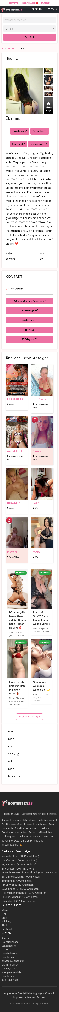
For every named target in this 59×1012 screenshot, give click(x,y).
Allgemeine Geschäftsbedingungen (24, 993)
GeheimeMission (11, 876)
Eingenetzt (8, 868)
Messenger (29, 310)
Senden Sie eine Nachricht (29, 301)
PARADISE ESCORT (18, 399)
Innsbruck (14, 776)
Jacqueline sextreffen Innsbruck (20, 872)
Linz (36, 404)
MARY (36, 552)
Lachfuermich (41, 399)
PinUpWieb (8, 884)
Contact (49, 993)
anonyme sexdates (12, 972)
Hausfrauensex (10, 942)
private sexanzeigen (13, 961)
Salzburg (13, 754)
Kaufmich (7, 938)
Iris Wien (12, 552)
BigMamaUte (9, 864)
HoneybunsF (9, 901)
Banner (31, 997)
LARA (36, 503)
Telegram (29, 339)
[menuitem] (14, 3)
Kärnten (12, 456)
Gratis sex (45, 3)
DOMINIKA (13, 503)
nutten (5, 949)
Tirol (4, 925)
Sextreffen (14, 3)
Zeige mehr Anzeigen (29, 716)
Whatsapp (29, 320)
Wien (11, 404)
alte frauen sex (10, 980)
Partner (41, 997)
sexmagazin (8, 968)
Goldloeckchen (10, 896)
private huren (9, 953)
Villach (12, 761)
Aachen (19, 288)
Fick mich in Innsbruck (14, 892)
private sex (19, 131)
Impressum (19, 997)
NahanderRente (10, 856)
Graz (11, 739)
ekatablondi (14, 451)
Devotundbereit (11, 888)
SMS (29, 329)
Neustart (38, 451)
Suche (30, 37)
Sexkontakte (9, 945)
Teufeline (7, 880)
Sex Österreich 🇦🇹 (30, 3)
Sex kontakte (38, 144)
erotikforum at (10, 964)
